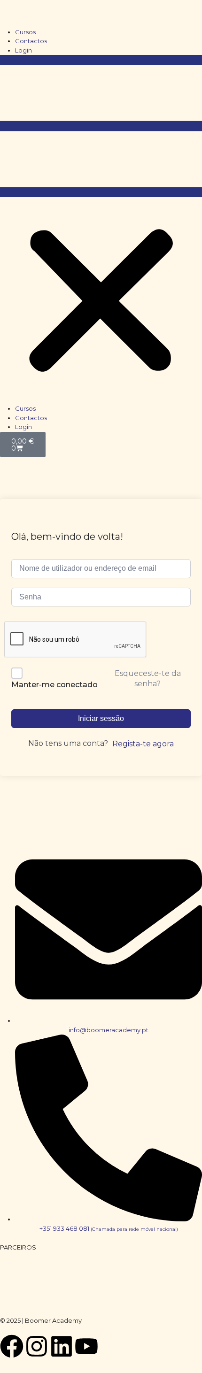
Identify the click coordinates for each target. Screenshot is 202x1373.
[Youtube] (86, 1346)
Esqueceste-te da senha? (148, 678)
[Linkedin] (61, 1346)
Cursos (25, 32)
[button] (101, 229)
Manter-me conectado (54, 684)
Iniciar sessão (101, 718)
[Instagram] (36, 1346)
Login (23, 50)
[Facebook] (11, 1346)
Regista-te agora (143, 743)
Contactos (31, 41)
